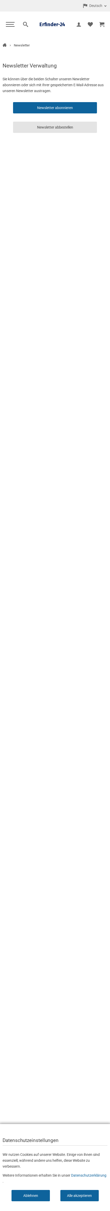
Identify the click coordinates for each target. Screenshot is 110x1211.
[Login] (78, 24)
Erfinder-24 (52, 24)
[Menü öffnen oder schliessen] (10, 24)
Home (5, 45)
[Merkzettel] (90, 24)
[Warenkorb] (101, 24)
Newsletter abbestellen (55, 127)
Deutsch (95, 6)
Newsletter (22, 45)
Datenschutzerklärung (88, 1175)
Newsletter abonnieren (55, 108)
